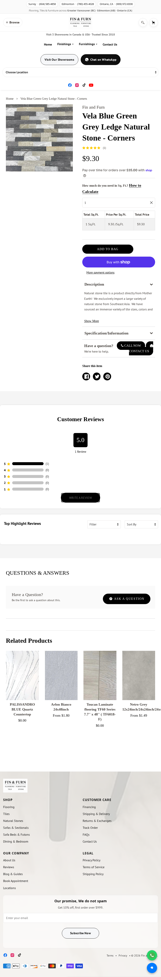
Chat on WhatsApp (103, 59)
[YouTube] (91, 85)
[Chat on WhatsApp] (152, 955)
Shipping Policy (93, 908)
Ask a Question (129, 632)
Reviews (8, 901)
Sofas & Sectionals (16, 861)
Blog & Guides (13, 908)
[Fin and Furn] (80, 22)
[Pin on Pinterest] (107, 376)
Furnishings (88, 44)
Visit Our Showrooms (59, 59)
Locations (9, 922)
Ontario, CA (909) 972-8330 (116, 4)
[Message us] (152, 968)
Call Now (132, 345)
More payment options (100, 272)
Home (48, 44)
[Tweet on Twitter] (97, 376)
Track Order (90, 861)
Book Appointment (15, 915)
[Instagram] (77, 85)
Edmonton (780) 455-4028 (78, 4)
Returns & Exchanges (97, 855)
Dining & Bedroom (15, 875)
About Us (9, 894)
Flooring (9, 841)
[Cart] (153, 22)
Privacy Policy (91, 894)
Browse (12, 22)
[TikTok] (84, 85)
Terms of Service (93, 901)
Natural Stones (13, 855)
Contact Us (110, 44)
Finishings (65, 44)
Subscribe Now (80, 967)
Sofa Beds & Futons (16, 868)
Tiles (6, 847)
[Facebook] (70, 85)
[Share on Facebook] (86, 376)
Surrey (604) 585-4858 (42, 4)
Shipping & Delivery (96, 847)
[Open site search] (143, 22)
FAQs (86, 868)
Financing (89, 841)
